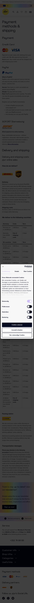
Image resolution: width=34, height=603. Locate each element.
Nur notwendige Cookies (17, 335)
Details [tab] (17, 271)
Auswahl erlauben (17, 330)
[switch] (29, 306)
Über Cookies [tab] (28, 271)
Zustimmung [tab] (6, 271)
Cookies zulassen (17, 325)
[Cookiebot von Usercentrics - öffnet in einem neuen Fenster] (24, 267)
